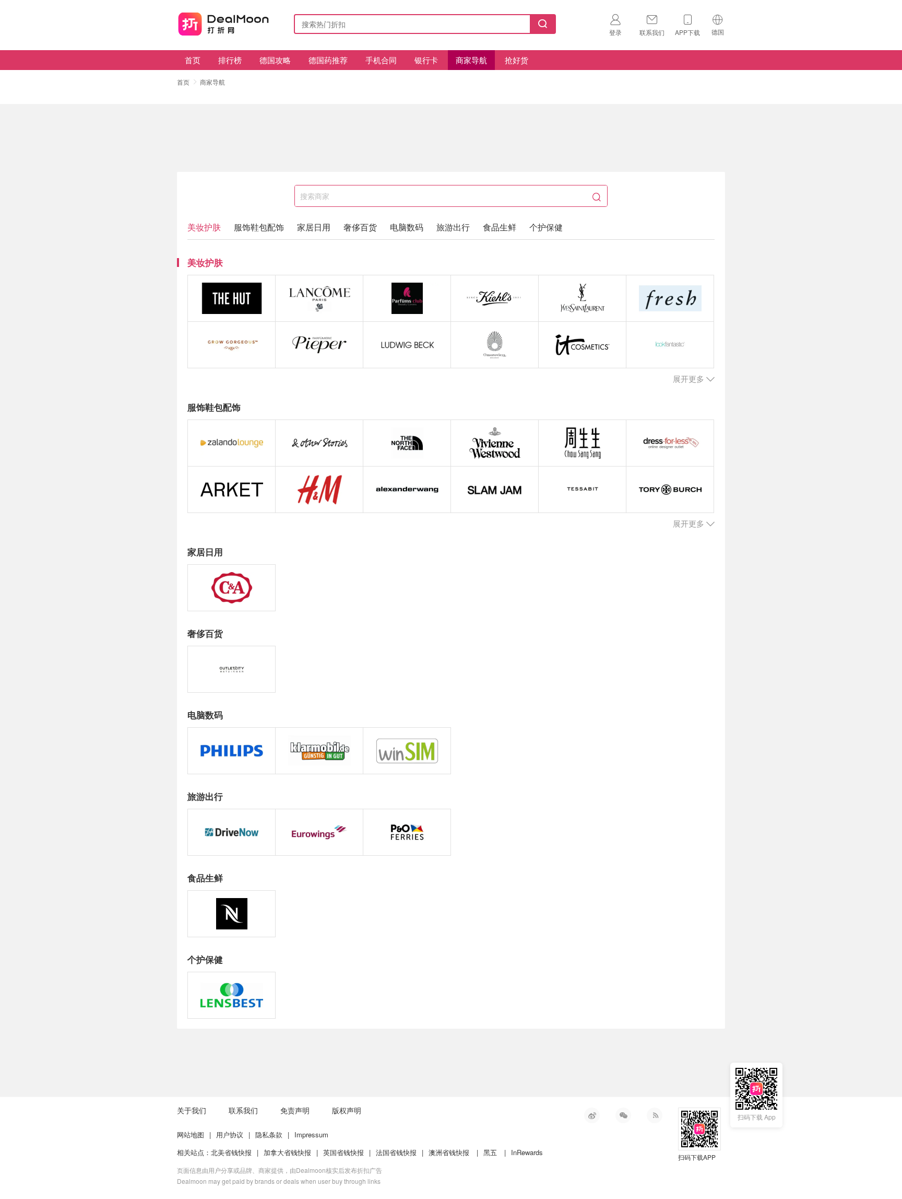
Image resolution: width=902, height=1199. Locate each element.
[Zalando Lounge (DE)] (231, 443)
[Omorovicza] (494, 345)
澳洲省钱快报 (449, 1152)
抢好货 (516, 59)
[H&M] (319, 490)
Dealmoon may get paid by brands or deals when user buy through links (279, 1181)
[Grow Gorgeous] (231, 345)
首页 (192, 59)
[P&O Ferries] (406, 832)
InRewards (527, 1152)
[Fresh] (670, 298)
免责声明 (295, 1110)
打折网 (223, 22)
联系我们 (243, 1110)
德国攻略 (275, 59)
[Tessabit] (582, 490)
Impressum (311, 1134)
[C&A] (231, 588)
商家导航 (471, 59)
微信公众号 (623, 1115)
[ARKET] (231, 490)
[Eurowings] (319, 832)
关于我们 (191, 1110)
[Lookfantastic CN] (670, 345)
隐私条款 (268, 1134)
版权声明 (346, 1110)
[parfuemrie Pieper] (319, 345)
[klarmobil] (319, 751)
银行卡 (426, 59)
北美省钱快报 (231, 1152)
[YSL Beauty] (582, 298)
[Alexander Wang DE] (406, 490)
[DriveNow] (231, 832)
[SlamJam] (494, 490)
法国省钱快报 (396, 1152)
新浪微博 (592, 1115)
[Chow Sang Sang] (582, 443)
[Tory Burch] (670, 490)
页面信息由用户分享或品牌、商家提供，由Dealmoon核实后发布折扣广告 (279, 1170)
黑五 (490, 1152)
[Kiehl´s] (494, 298)
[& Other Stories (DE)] (319, 443)
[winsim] (406, 751)
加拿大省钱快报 (287, 1152)
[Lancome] (319, 298)
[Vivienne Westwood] (494, 443)
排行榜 (230, 59)
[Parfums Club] (406, 298)
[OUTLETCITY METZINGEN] (231, 669)
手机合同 (381, 59)
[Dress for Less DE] (670, 443)
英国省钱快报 (343, 1152)
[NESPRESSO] (231, 914)
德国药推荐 (328, 59)
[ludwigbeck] (406, 345)
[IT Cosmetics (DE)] (582, 345)
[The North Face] (406, 443)
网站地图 (190, 1134)
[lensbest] (231, 995)
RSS (654, 1115)
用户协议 (229, 1134)
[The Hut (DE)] (231, 298)
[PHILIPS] (231, 751)
